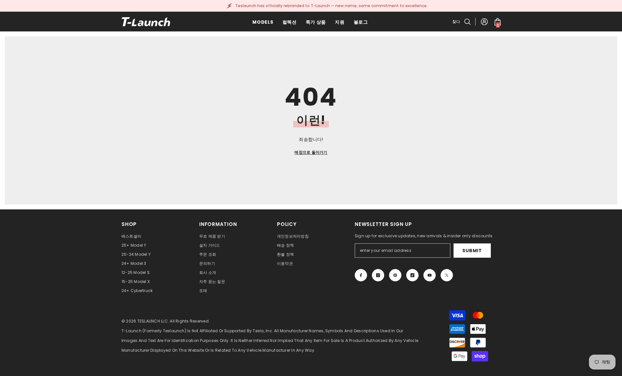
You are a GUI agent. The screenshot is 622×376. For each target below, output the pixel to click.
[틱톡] (412, 275)
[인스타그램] (378, 275)
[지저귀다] (447, 275)
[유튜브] (429, 275)
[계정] (484, 22)
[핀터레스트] (395, 275)
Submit (472, 250)
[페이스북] (361, 275)
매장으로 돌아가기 (310, 152)
